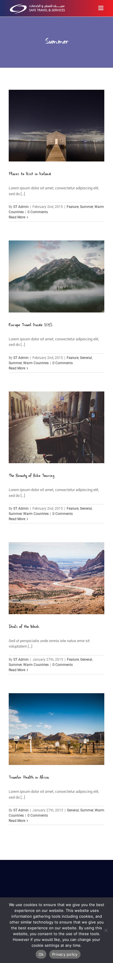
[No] (106, 930)
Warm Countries (36, 363)
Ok (41, 954)
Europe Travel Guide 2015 (30, 325)
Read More (17, 217)
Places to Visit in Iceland (30, 174)
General (86, 358)
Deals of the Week (24, 627)
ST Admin (21, 207)
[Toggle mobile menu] (101, 8)
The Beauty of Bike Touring (31, 475)
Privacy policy (65, 954)
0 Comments (38, 212)
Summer (86, 207)
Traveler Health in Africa (29, 777)
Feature (73, 207)
